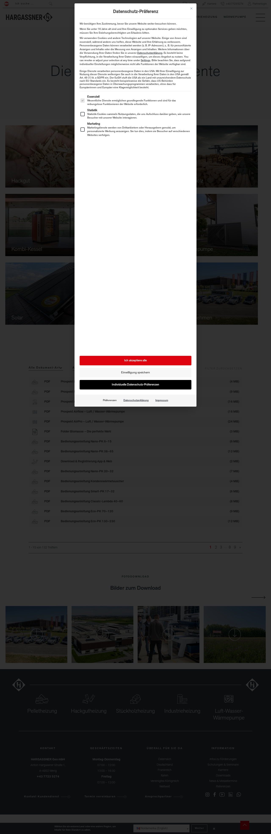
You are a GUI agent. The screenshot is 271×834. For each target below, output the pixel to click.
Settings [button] (145, 60)
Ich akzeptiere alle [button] (135, 360)
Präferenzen (110, 400)
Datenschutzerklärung (149, 53)
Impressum (161, 400)
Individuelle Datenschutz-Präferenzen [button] (135, 384)
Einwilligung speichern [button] (135, 372)
